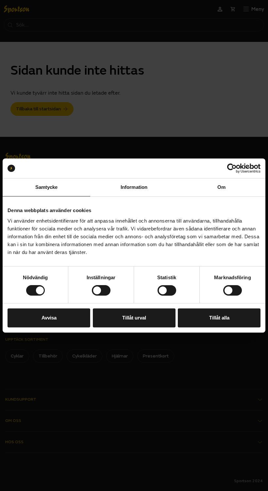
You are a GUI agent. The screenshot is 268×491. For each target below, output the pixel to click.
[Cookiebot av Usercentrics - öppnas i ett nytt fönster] (231, 168)
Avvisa (49, 317)
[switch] (101, 290)
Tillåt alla (219, 317)
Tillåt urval (134, 317)
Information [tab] (134, 187)
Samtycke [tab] (46, 187)
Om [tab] (221, 187)
